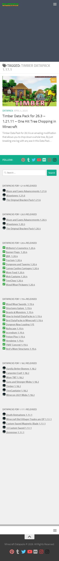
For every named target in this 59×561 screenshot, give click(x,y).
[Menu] (55, 4)
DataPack (7, 110)
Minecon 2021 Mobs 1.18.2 (20, 395)
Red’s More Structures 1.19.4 (21, 348)
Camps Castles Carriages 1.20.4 (22, 268)
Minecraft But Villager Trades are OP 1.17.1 (29, 419)
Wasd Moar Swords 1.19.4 (20, 304)
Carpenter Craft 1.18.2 (17, 373)
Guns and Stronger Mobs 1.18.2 (22, 381)
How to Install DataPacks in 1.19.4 (24, 316)
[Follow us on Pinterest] (23, 160)
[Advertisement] (29, 31)
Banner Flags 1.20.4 (16, 252)
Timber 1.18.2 (13, 386)
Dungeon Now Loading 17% (20, 324)
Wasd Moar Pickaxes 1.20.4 (20, 284)
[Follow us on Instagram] (49, 160)
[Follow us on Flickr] (44, 160)
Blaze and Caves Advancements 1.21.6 (26, 191)
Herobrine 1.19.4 (14, 340)
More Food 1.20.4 (15, 272)
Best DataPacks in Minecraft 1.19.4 (24, 320)
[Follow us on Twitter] (34, 160)
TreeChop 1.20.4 (14, 280)
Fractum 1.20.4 (14, 260)
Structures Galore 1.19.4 (19, 308)
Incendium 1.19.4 (15, 332)
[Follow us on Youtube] (39, 160)
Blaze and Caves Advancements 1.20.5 (26, 219)
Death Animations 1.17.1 (19, 414)
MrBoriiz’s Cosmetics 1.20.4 (20, 248)
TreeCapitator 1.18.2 (17, 390)
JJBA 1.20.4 (12, 256)
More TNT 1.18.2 (15, 377)
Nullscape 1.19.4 (14, 328)
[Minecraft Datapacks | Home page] (13, 4)
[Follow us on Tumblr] (28, 160)
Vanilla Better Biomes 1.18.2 (21, 368)
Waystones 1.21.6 (15, 195)
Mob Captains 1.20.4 (16, 276)
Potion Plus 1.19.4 (15, 336)
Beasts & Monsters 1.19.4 (19, 312)
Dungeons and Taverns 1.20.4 (21, 264)
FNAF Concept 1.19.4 (17, 344)
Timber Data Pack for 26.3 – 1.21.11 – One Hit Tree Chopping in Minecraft (29, 121)
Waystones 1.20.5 (15, 224)
